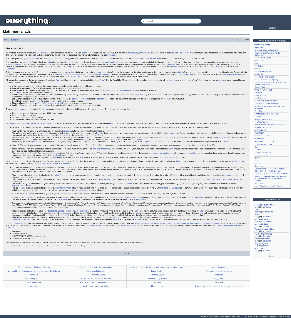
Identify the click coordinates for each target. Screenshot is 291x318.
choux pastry (259, 61)
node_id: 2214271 (262, 95)
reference (96, 225)
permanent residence (233, 175)
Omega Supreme (261, 87)
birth (27, 139)
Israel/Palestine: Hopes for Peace (268, 186)
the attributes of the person (232, 74)
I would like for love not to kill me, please (271, 125)
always (64, 213)
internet (69, 66)
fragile (54, 157)
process (217, 66)
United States (59, 175)
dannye (257, 150)
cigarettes (120, 142)
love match (44, 133)
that (225, 219)
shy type (115, 219)
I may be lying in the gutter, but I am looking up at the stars (218, 286)
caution (41, 72)
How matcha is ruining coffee (266, 50)
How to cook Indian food (95, 271)
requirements (17, 186)
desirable (79, 157)
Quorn (257, 163)
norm (171, 149)
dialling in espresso (262, 136)
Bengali (99, 133)
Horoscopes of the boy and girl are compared (118, 90)
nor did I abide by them (43, 123)
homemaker (191, 153)
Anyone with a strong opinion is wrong (95, 282)
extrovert (138, 219)
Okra (256, 63)
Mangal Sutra (218, 279)
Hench (257, 69)
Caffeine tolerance (262, 239)
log (256, 246)
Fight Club (258, 111)
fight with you (144, 53)
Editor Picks (259, 139)
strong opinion (88, 53)
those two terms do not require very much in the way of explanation (82, 74)
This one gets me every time (76, 211)
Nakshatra (16, 92)
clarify (179, 72)
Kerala (72, 133)
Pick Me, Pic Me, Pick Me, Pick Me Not (95, 279)
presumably (169, 137)
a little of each (76, 76)
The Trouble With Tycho (264, 77)
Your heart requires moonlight (266, 104)
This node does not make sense (219, 271)
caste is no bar (124, 197)
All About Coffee (261, 130)
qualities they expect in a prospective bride (52, 163)
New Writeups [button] (272, 199)
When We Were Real (263, 90)
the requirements (170, 64)
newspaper (110, 55)
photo (23, 188)
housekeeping (57, 155)
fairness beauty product (170, 188)
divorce (137, 211)
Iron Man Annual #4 (262, 122)
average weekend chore (29, 59)
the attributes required (188, 74)
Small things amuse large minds (95, 286)
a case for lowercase (262, 152)
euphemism (36, 101)
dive (72, 72)
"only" (190, 179)
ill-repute (224, 142)
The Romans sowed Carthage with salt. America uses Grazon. (270, 83)
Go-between (120, 62)
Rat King (258, 158)
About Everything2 (262, 45)
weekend (173, 66)
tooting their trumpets (237, 161)
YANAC (257, 210)
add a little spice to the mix (182, 53)
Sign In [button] (272, 28)
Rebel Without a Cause (95, 275)
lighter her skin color (80, 99)
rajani (15, 40)
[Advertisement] (145, 7)
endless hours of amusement (150, 59)
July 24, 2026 (260, 74)
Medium (167, 99)
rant (154, 53)
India (49, 62)
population (10, 69)
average (45, 109)
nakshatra (87, 137)
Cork (256, 147)
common (222, 80)
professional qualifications (163, 153)
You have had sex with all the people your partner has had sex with (157, 267)
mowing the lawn (51, 59)
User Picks (258, 47)
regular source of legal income (157, 142)
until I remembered (65, 188)
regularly (44, 105)
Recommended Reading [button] (272, 40)
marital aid (34, 275)
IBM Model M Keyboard (264, 142)
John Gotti (258, 183)
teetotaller (93, 142)
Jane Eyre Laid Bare (262, 71)
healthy (139, 139)
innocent (65, 215)
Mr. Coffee (258, 66)
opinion (258, 212)
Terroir (257, 215)
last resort (64, 135)
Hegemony (259, 166)
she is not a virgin (139, 199)
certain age (62, 199)
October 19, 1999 (157, 275)
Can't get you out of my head (266, 114)
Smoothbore (259, 133)
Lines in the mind (261, 155)
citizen (175, 175)
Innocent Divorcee (56, 211)
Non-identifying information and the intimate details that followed (34, 271)
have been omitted (129, 225)
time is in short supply (106, 62)
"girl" (58, 80)
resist (79, 217)
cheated (199, 211)
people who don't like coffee (265, 101)
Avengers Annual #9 (262, 127)
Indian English (82, 88)
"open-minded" (30, 197)
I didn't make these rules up (21, 123)
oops (225, 153)
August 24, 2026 (261, 244)
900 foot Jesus (260, 98)
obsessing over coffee (264, 205)
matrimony (219, 275)
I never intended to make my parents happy (183, 223)
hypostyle (265, 246)
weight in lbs (218, 137)
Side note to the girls (20, 219)
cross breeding (141, 95)
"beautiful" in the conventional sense (53, 103)
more (100, 72)
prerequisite (105, 179)
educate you (133, 53)
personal (258, 221)
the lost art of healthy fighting (266, 80)
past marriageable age (102, 149)
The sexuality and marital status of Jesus (271, 174)
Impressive (66, 131)
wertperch (267, 207)
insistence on (83, 190)
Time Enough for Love (34, 279)
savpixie (266, 226)
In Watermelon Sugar (263, 144)
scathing (112, 217)
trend (111, 123)
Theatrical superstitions (264, 229)
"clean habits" (36, 142)
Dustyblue (267, 236)
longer (100, 161)
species (171, 95)
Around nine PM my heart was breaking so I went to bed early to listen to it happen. (270, 178)
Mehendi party (157, 286)
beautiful (100, 99)
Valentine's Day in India (157, 279)
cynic (224, 197)
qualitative (113, 139)
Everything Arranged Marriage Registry (149, 223)
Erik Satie (258, 93)
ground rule (24, 109)
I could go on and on (14, 223)
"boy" (102, 80)
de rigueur (173, 80)
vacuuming (64, 59)
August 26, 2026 (261, 219)
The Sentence (260, 117)
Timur (256, 161)
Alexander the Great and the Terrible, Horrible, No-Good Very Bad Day (269, 170)
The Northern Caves (262, 58)
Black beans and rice (263, 119)
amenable (128, 184)
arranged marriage (42, 53)
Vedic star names (34, 282)
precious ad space (166, 157)
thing (6, 40)
